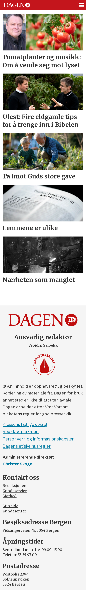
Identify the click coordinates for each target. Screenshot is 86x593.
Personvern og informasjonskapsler (38, 439)
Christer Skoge (17, 463)
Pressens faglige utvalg (25, 424)
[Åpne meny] (82, 5)
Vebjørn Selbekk (43, 345)
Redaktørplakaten (21, 431)
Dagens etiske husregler (27, 446)
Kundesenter (14, 511)
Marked (10, 496)
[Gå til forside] (17, 5)
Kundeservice (15, 491)
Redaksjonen (14, 485)
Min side (10, 506)
